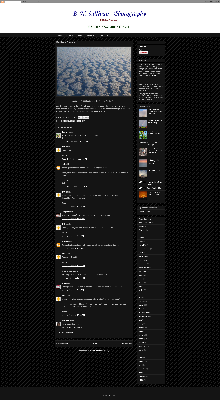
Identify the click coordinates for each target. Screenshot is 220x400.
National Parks (144, 256)
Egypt (141, 241)
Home (59, 35)
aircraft (141, 282)
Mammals (90, 35)
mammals (142, 346)
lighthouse (142, 342)
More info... (153, 75)
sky (83, 121)
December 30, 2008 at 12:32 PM (75, 142)
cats (140, 297)
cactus (141, 294)
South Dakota (144, 267)
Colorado (142, 237)
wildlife (141, 380)
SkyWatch (142, 264)
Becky (64, 132)
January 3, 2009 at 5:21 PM (73, 236)
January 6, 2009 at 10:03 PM (73, 278)
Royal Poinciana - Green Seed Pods (154, 133)
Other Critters (104, 35)
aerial (72, 121)
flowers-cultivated (145, 316)
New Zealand (143, 260)
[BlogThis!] (81, 117)
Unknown (66, 241)
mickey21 (66, 321)
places (78, 121)
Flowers (69, 35)
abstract (66, 121)
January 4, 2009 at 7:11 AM (73, 248)
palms (141, 350)
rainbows (142, 357)
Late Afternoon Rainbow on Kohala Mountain (155, 111)
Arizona (141, 230)
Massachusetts (144, 249)
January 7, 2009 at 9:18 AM (73, 290)
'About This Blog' (145, 222)
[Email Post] (74, 117)
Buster (141, 234)
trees (141, 372)
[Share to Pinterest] (88, 117)
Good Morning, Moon (154, 188)
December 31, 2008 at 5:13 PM (74, 186)
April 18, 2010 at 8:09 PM (72, 328)
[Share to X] (83, 117)
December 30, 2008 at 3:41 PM (74, 159)
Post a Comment (66, 333)
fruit (140, 320)
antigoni (65, 212)
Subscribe (143, 46)
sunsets (141, 369)
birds (140, 290)
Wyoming (142, 271)
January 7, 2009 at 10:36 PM (73, 315)
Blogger (115, 395)
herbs (141, 331)
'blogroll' (142, 226)
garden (141, 327)
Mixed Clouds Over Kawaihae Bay (155, 172)
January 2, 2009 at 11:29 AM (73, 219)
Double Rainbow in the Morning (155, 122)
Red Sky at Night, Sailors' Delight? (154, 193)
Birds (80, 35)
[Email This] (79, 117)
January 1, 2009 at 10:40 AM (73, 206)
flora (140, 309)
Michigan (142, 252)
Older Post (126, 343)
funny (141, 324)
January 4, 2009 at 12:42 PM (73, 266)
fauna (141, 305)
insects (141, 335)
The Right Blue (144, 211)
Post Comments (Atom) (99, 351)
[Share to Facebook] (86, 117)
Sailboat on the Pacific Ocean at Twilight (154, 162)
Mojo (64, 283)
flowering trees (144, 312)
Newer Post (62, 343)
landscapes (143, 339)
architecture (143, 286)
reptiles (141, 361)
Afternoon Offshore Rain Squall (154, 144)
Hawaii (141, 245)
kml (63, 164)
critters (141, 301)
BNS (64, 147)
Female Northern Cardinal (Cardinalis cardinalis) (155, 151)
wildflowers (143, 376)
